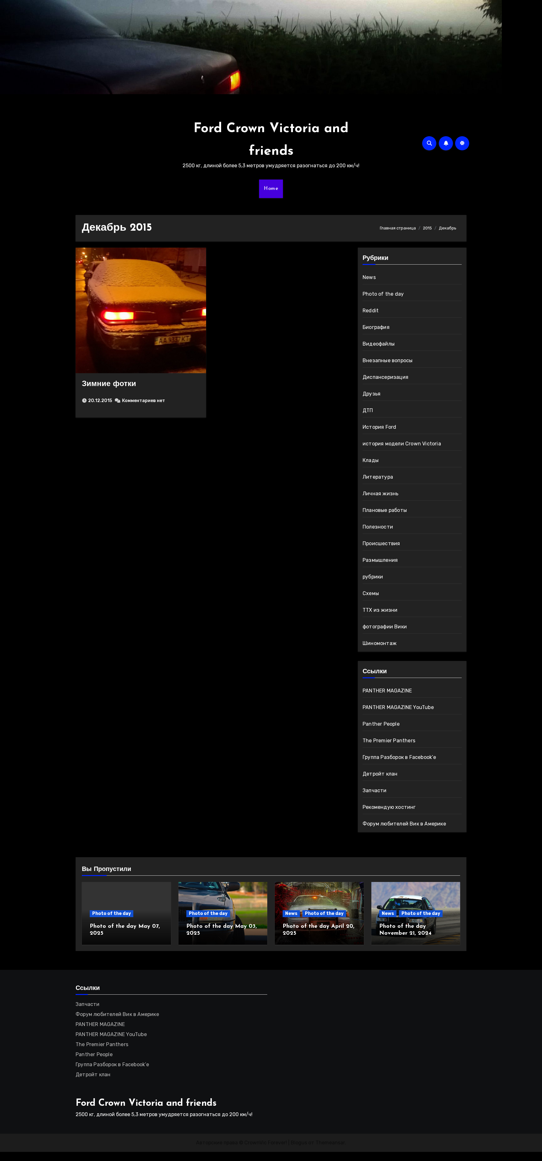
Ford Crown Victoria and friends (146, 1103)
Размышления (380, 560)
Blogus (299, 1143)
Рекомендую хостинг (389, 807)
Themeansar (330, 1143)
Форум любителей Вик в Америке (404, 824)
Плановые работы (385, 510)
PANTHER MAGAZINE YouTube (398, 707)
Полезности (378, 527)
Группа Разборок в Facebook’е (399, 757)
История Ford (379, 427)
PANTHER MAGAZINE (387, 691)
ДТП (368, 410)
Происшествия (381, 543)
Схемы (371, 593)
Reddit (371, 311)
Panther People (381, 724)
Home (271, 188)
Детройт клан (380, 774)
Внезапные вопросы (387, 360)
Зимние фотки (109, 384)
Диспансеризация (385, 377)
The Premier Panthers (389, 741)
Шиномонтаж (379, 643)
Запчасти (375, 790)
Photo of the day (383, 294)
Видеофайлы (379, 344)
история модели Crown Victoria (402, 444)
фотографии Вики (385, 627)
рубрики (373, 577)
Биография (376, 327)
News (369, 277)
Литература (378, 477)
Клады (371, 460)
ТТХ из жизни (380, 610)
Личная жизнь (380, 494)
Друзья (371, 394)
